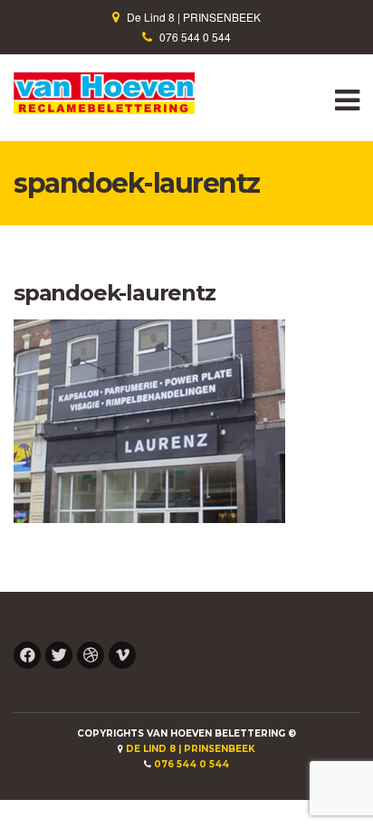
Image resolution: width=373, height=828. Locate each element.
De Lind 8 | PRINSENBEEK (194, 16)
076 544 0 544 (195, 36)
